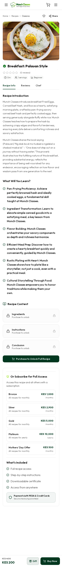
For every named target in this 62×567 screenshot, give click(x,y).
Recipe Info (9, 85)
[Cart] (48, 4)
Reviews (25, 85)
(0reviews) (25, 72)
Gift (35, 561)
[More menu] (6, 4)
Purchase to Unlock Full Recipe (33, 358)
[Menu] (55, 4)
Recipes (15, 16)
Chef (38, 85)
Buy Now (52, 561)
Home (5, 16)
